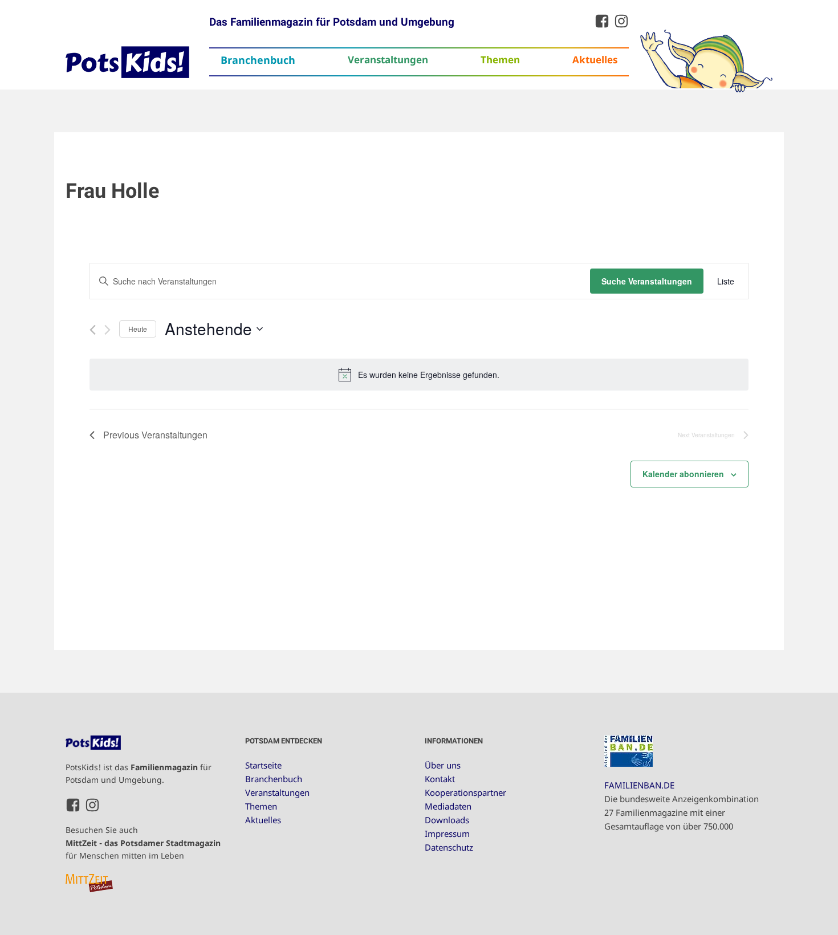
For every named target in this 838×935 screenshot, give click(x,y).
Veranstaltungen (388, 59)
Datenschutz (449, 847)
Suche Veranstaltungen (646, 281)
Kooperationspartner (465, 792)
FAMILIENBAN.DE (639, 785)
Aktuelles (594, 59)
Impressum (447, 833)
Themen (500, 59)
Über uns (443, 765)
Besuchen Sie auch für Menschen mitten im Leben (143, 842)
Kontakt (440, 778)
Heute (137, 329)
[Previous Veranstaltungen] (93, 329)
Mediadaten (448, 806)
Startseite (263, 765)
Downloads (447, 820)
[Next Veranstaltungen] (107, 329)
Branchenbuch (258, 60)
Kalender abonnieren (683, 473)
